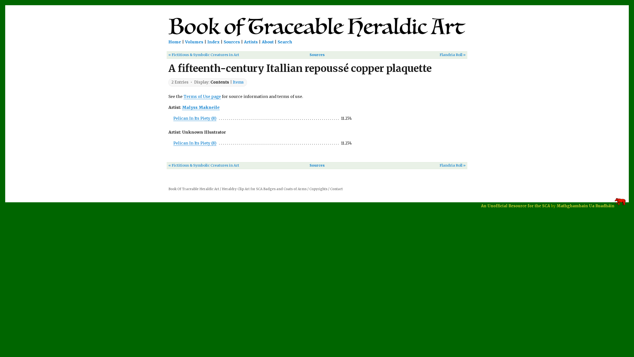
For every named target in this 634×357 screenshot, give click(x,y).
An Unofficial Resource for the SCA (515, 206)
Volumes (194, 41)
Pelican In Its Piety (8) (194, 118)
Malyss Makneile (201, 107)
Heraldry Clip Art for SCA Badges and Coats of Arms (264, 189)
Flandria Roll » (453, 55)
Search (285, 41)
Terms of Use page (202, 96)
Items (238, 82)
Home (174, 41)
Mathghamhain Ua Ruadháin (585, 206)
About (268, 41)
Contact (336, 189)
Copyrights (318, 189)
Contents (220, 82)
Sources (232, 41)
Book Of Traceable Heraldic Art (193, 189)
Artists (251, 41)
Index (213, 41)
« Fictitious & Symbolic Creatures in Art (203, 55)
